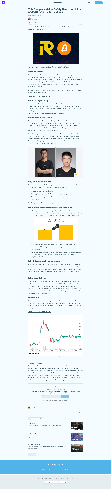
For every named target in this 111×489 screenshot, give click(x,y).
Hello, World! (32, 423)
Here (78, 215)
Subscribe (98, 2)
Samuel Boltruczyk (36, 18)
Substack (48, 485)
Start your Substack (51, 482)
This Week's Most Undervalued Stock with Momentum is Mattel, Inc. (45, 436)
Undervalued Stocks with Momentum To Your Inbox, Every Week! (45, 425)
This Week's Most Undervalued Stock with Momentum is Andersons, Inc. (47, 446)
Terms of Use (63, 400)
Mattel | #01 (32, 434)
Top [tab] (30, 419)
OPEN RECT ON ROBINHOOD (39, 96)
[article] (55, 426)
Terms (62, 478)
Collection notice (69, 478)
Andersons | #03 (34, 444)
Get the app (63, 482)
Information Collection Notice (55, 402)
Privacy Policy (67, 402)
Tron (56, 136)
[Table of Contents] (2, 244)
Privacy (58, 478)
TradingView (59, 357)
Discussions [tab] (39, 419)
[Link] (26, 71)
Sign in (106, 2)
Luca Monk (37, 427)
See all (31, 455)
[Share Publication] (92, 2)
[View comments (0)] (43, 440)
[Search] (89, 2)
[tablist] (35, 418)
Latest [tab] (33, 419)
